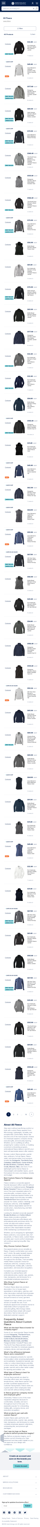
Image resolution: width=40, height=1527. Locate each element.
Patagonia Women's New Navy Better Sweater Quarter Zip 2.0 (31, 650)
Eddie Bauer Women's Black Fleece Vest (31, 247)
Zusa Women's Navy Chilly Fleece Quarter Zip (31, 471)
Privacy (26, 1518)
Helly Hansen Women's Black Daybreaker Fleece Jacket (31, 114)
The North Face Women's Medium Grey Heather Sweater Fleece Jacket (32, 160)
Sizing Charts (6, 1518)
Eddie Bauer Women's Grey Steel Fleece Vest (31, 582)
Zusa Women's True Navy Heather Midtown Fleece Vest (31, 850)
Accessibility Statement (9, 1521)
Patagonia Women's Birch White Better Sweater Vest (31, 181)
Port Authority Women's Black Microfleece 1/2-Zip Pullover (32, 605)
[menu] (20, 1476)
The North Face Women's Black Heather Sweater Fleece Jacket (32, 204)
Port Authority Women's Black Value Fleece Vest (31, 449)
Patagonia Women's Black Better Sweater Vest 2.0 (31, 672)
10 (26, 1114)
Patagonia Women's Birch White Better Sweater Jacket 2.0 (31, 93)
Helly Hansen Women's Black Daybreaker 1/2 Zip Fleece (31, 293)
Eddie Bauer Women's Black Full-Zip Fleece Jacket (31, 315)
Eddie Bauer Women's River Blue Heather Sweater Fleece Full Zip (32, 806)
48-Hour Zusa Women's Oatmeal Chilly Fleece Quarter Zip (31, 694)
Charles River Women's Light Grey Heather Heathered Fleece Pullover (31, 739)
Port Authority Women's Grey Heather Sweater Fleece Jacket (32, 271)
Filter (21, 28)
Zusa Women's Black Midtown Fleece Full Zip (31, 136)
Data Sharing (34, 1518)
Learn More (7, 21)
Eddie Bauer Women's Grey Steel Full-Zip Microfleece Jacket (31, 627)
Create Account (21, 1466)
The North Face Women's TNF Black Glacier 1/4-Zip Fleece (31, 1028)
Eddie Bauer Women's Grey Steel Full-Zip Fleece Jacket (31, 761)
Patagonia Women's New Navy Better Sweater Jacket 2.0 (31, 338)
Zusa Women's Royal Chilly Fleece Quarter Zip (31, 1095)
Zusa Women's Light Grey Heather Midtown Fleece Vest (31, 516)
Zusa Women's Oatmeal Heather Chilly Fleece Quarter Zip (31, 70)
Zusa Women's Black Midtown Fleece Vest (31, 782)
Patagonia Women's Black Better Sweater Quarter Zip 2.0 (31, 426)
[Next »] (31, 1117)
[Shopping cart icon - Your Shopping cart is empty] (37, 5)
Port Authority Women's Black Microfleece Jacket (31, 48)
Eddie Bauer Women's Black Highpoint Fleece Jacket (31, 961)
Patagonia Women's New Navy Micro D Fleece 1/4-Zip (31, 493)
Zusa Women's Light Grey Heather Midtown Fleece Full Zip (31, 226)
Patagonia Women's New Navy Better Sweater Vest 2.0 (31, 1073)
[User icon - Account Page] (32, 5)
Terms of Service (17, 1518)
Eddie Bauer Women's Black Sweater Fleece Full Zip (32, 1050)
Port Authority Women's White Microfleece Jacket (31, 872)
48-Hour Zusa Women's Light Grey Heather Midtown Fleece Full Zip (31, 917)
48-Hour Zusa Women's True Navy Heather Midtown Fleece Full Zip (31, 984)
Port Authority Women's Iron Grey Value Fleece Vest (31, 828)
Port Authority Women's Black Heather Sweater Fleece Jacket (32, 939)
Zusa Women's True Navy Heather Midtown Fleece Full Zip (31, 538)
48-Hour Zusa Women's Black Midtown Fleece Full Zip (31, 560)
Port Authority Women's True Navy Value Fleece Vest (31, 894)
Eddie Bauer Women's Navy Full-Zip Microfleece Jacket (31, 405)
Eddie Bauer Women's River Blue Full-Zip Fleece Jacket (31, 716)
